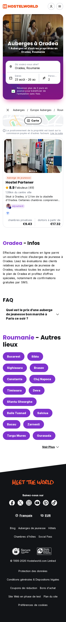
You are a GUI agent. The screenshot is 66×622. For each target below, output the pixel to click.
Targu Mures (16, 435)
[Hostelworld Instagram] (29, 503)
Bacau (11, 424)
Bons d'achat (48, 587)
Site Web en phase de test (24, 596)
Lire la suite (56, 133)
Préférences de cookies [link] (33, 604)
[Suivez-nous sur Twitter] (20, 503)
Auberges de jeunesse (32, 528)
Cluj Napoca (42, 379)
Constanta (14, 379)
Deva (36, 390)
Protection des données (32, 571)
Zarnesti (33, 424)
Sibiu (35, 356)
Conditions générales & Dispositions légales (33, 579)
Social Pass (45, 536)
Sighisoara (15, 368)
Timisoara (14, 390)
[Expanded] (8, 110)
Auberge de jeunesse (19, 177)
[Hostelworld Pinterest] (46, 503)
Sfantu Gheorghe (19, 401)
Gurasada (44, 435)
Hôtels (52, 528)
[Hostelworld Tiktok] (54, 503)
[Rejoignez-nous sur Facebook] (12, 503)
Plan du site (51, 596)
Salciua (42, 413)
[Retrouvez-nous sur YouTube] (37, 503)
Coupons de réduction (23, 587)
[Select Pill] (51, 6)
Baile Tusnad (16, 413)
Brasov (39, 368)
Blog (12, 528)
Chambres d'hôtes (25, 536)
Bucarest (13, 356)
